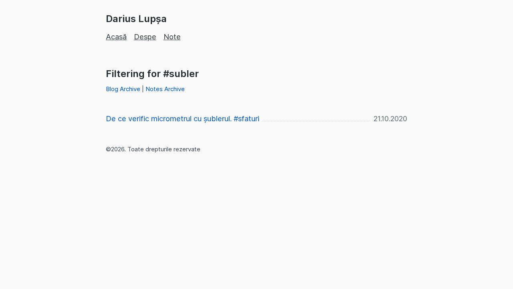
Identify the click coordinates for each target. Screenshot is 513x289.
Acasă (116, 37)
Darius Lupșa (136, 18)
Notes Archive (165, 89)
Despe (145, 37)
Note (172, 37)
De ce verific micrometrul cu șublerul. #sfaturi (182, 118)
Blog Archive (123, 89)
